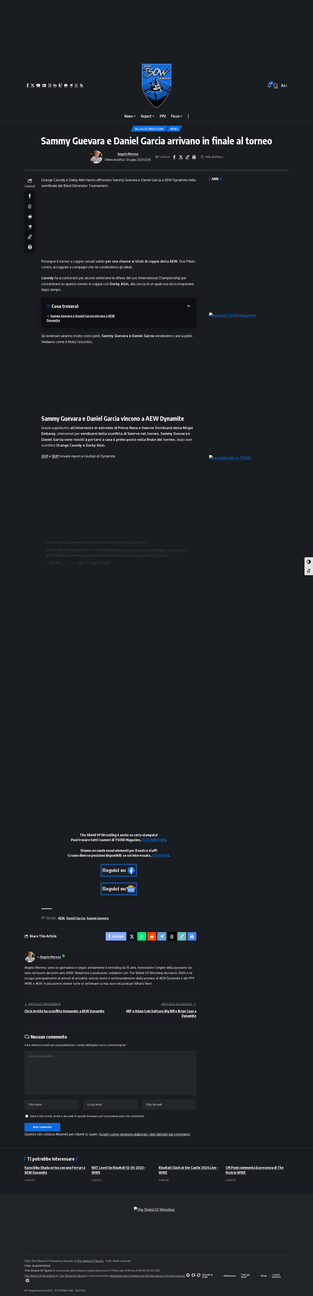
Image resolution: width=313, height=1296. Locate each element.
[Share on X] (181, 157)
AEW (86, 563)
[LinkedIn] (54, 85)
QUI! (44, 456)
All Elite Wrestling (149, 128)
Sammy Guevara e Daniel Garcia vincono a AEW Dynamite (81, 318)
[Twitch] (60, 85)
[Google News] (44, 85)
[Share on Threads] (171, 936)
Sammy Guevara (98, 918)
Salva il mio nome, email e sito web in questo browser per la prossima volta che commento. (87, 1116)
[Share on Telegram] (30, 226)
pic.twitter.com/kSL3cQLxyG (146, 555)
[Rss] (81, 85)
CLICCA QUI (160, 855)
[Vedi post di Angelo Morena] (96, 157)
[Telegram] (71, 85)
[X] (32, 85)
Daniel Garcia (75, 918)
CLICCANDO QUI (154, 840)
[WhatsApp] (76, 85)
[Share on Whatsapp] (30, 206)
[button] (276, 85)
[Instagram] (49, 85)
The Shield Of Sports (90, 1261)
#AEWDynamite (69, 550)
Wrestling (70, 563)
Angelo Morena (128, 154)
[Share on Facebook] (174, 157)
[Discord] (66, 85)
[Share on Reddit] (30, 216)
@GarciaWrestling (110, 555)
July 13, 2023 (101, 563)
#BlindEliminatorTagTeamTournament (130, 550)
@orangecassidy (172, 550)
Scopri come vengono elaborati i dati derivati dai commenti (144, 1134)
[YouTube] (38, 85)
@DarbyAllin (55, 555)
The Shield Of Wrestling (39, 1275)
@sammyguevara (80, 555)
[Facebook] (28, 85)
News (174, 128)
